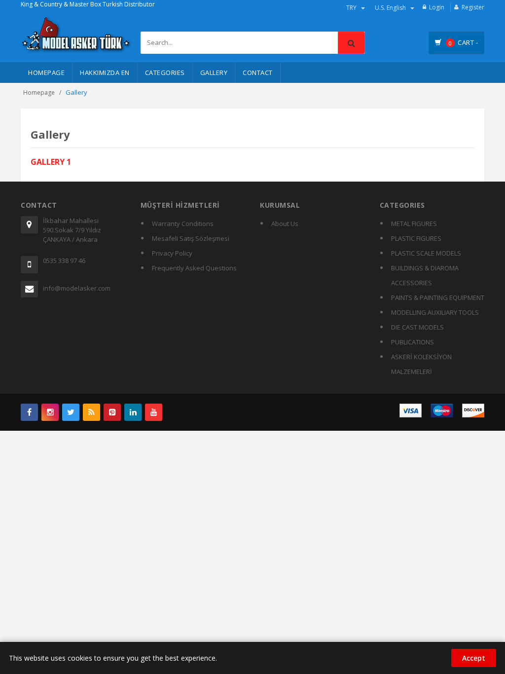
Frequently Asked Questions (194, 267)
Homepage (39, 92)
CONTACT (258, 72)
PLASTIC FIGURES (416, 238)
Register (473, 7)
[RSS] (91, 412)
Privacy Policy (172, 253)
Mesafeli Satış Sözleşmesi (190, 238)
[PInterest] (112, 412)
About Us (284, 223)
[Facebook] (29, 412)
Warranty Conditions (183, 223)
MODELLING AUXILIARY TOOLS (435, 312)
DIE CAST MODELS (417, 327)
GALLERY (214, 72)
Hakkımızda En (105, 72)
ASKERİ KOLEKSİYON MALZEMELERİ (421, 364)
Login (436, 7)
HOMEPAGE (46, 72)
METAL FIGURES (414, 223)
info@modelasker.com (76, 288)
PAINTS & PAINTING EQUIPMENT (437, 297)
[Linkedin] (133, 412)
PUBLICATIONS (412, 341)
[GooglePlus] (50, 412)
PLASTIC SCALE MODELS (426, 253)
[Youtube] (153, 412)
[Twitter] (70, 412)
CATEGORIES (165, 72)
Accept (473, 658)
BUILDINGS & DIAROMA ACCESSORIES (425, 275)
